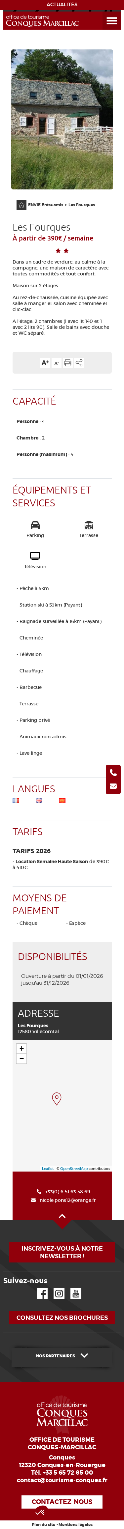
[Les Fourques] (56, 1099)
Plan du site (43, 1524)
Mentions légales (76, 1524)
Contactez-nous (62, 1502)
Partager (79, 363)
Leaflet (48, 1168)
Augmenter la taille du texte (45, 363)
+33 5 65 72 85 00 (68, 1473)
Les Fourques (81, 205)
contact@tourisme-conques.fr (62, 1480)
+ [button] (22, 1048)
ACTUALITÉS (62, 5)
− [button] (22, 1058)
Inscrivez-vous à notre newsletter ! (62, 1252)
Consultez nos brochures (62, 1317)
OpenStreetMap (74, 1168)
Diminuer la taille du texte (57, 363)
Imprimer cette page (68, 363)
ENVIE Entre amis (45, 205)
